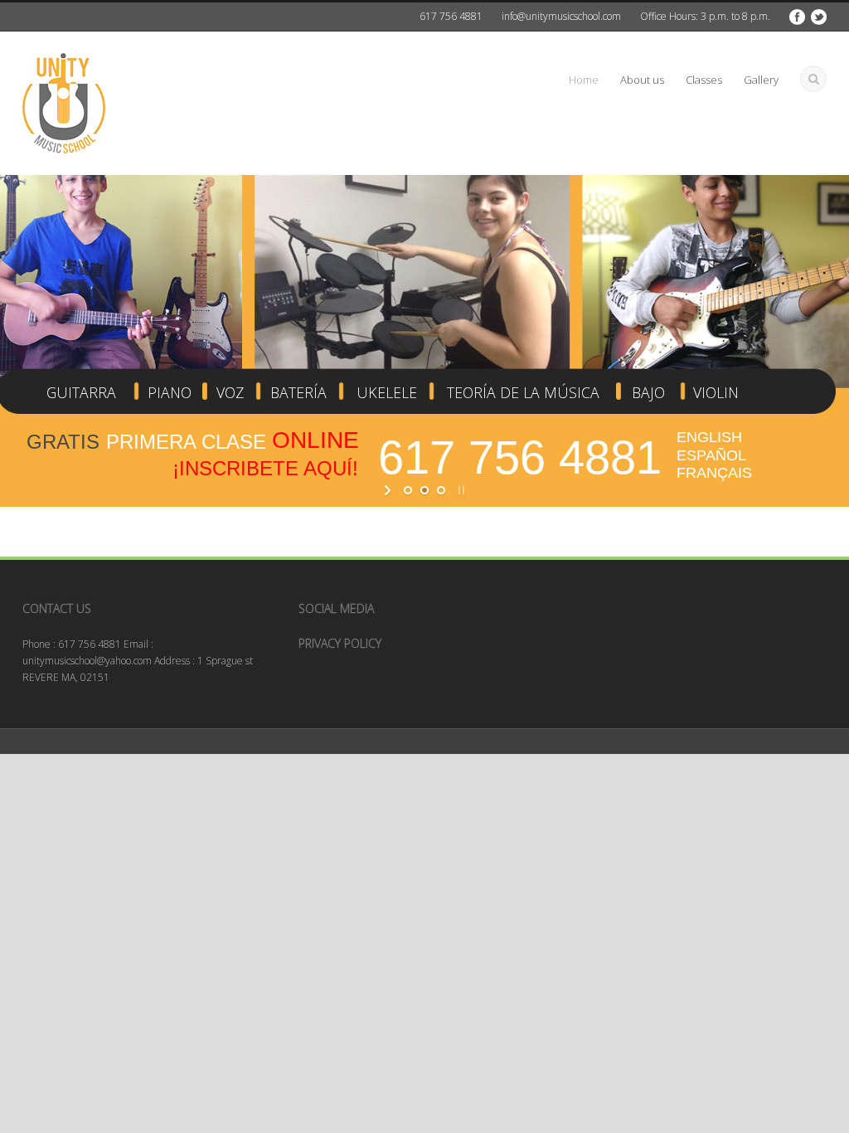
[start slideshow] (389, 490)
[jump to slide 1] (408, 490)
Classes (704, 79)
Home (584, 79)
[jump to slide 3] (441, 490)
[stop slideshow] (459, 490)
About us (642, 79)
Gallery (761, 79)
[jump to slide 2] (424, 490)
